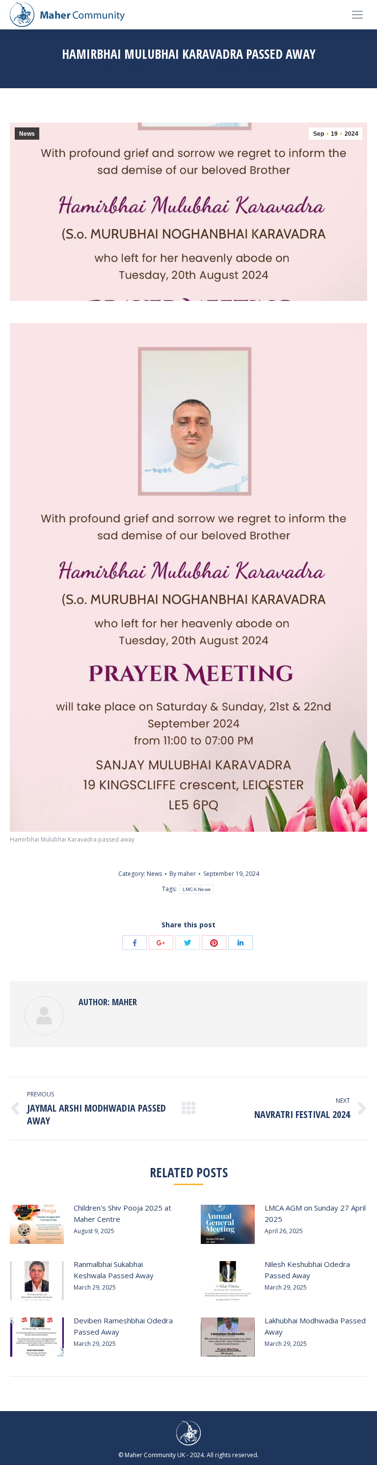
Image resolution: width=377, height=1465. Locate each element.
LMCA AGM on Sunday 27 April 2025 (315, 1213)
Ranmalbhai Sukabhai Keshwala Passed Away (114, 1269)
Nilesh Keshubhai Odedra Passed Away (307, 1269)
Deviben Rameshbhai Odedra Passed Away (123, 1326)
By (182, 873)
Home (108, 66)
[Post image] (37, 1224)
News (134, 66)
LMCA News (197, 889)
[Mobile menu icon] (357, 15)
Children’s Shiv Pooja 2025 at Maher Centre (122, 1213)
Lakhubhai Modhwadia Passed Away (315, 1326)
